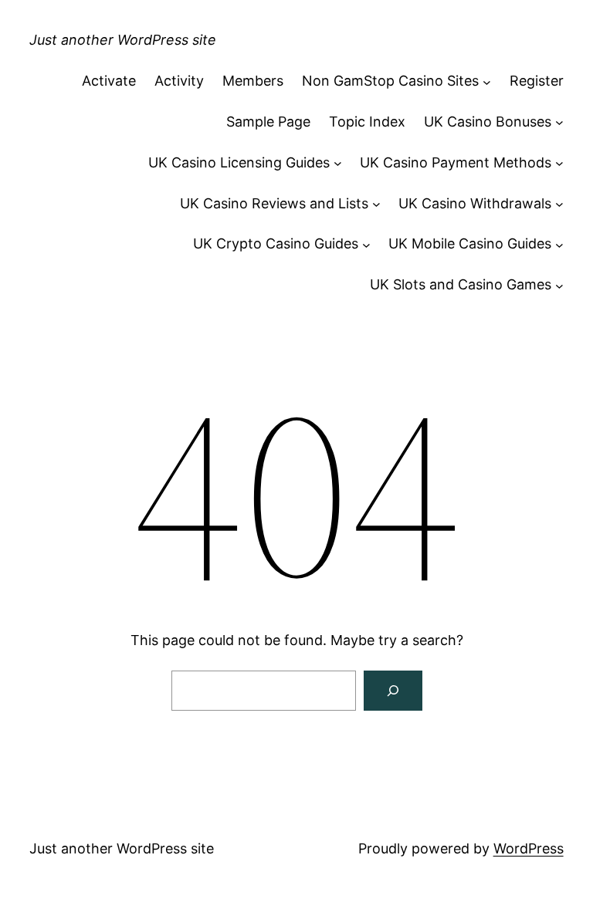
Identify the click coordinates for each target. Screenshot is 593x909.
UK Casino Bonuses (487, 121)
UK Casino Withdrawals (474, 203)
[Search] (393, 691)
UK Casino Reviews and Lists (274, 203)
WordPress (528, 848)
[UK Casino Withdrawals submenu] (559, 204)
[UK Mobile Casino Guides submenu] (559, 244)
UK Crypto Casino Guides (275, 243)
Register (537, 81)
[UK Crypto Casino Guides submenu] (366, 244)
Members (252, 81)
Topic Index (367, 121)
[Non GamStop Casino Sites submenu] (487, 81)
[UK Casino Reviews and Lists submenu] (376, 204)
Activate (109, 81)
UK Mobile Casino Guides (469, 243)
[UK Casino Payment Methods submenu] (559, 163)
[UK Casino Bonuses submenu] (559, 122)
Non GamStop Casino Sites (390, 81)
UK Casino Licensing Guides (239, 162)
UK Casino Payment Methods (455, 162)
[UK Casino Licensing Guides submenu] (338, 163)
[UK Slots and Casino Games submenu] (559, 285)
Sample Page (268, 121)
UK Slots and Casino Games (460, 284)
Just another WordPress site (122, 40)
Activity (179, 81)
